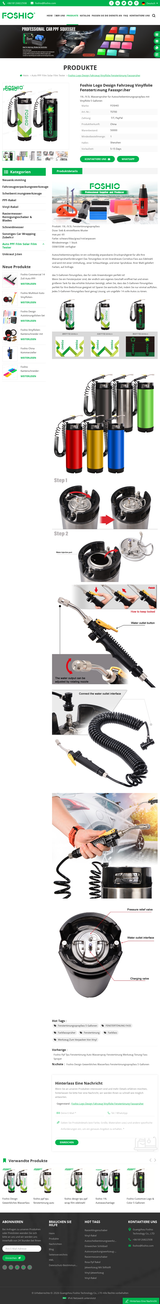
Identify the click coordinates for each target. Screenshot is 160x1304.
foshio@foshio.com (45, 3)
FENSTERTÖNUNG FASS (118, 1025)
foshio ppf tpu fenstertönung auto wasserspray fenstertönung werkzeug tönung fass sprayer (100, 1056)
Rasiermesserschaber (96, 1256)
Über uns (59, 15)
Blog (51, 1249)
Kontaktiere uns (140, 15)
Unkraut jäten (12, 254)
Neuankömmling (14, 180)
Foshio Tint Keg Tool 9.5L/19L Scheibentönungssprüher (140, 1201)
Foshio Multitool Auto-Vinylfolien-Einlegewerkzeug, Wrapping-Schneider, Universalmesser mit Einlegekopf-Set (33, 295)
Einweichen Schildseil (96, 1246)
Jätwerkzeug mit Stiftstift (98, 1267)
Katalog (85, 15)
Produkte (72, 15)
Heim (49, 15)
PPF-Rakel (9, 200)
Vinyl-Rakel (10, 207)
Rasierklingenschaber (96, 1230)
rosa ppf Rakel (92, 1262)
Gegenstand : (100, 1103)
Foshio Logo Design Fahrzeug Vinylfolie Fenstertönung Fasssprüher (107, 1103)
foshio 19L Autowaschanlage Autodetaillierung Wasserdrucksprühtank (77, 1201)
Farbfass (112, 1032)
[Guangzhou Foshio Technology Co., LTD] (18, 15)
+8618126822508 (17, 3)
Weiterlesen (28, 283)
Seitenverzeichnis (58, 1254)
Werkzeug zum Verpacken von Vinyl (77, 1039)
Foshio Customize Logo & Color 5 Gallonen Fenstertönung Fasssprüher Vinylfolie (109, 1201)
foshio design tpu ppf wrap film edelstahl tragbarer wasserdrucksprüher (44, 1201)
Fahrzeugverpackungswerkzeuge (24, 187)
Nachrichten (55, 1243)
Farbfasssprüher (66, 1032)
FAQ (125, 15)
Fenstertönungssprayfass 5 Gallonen (77, 1025)
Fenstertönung (92, 1032)
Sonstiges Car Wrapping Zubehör (18, 235)
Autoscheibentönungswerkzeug (101, 1240)
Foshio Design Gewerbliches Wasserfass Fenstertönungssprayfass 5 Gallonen (107, 1064)
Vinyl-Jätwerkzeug (94, 1272)
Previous (150, 1160)
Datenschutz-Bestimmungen (63, 1265)
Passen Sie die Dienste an (107, 15)
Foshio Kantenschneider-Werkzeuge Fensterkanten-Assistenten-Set (30, 369)
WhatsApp (128, 159)
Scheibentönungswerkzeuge (22, 193)
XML (51, 1259)
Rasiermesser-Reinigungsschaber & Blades (17, 217)
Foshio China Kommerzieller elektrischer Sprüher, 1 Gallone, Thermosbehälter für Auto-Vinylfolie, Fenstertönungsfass (33, 350)
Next (155, 1160)
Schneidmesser (13, 227)
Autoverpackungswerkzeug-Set (101, 1251)
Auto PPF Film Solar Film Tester (19, 245)
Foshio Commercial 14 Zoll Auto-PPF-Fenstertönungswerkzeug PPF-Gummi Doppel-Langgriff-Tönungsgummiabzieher (33, 276)
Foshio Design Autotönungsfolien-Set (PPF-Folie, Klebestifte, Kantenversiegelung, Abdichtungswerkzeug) (33, 313)
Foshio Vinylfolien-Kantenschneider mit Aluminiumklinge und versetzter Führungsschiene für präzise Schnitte (32, 332)
